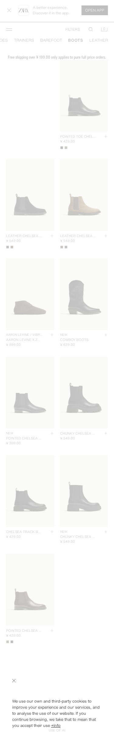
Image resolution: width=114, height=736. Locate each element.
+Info (55, 725)
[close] (14, 680)
